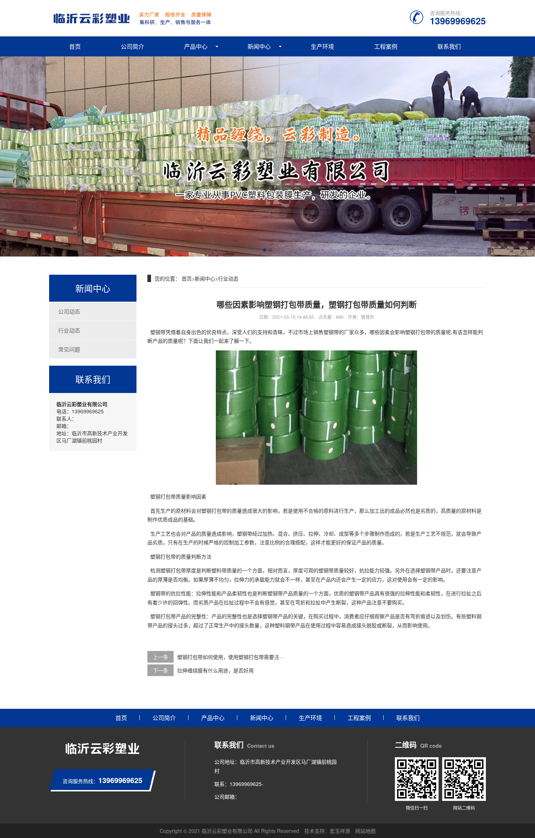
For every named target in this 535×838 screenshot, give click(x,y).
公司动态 (69, 311)
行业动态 (69, 330)
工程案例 (385, 46)
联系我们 (449, 46)
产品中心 (195, 46)
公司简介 (132, 46)
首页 (75, 46)
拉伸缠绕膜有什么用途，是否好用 (215, 670)
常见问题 (69, 349)
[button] (264, 250)
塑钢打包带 (173, 570)
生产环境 (322, 46)
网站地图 (365, 830)
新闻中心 (259, 46)
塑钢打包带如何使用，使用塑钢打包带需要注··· (230, 656)
